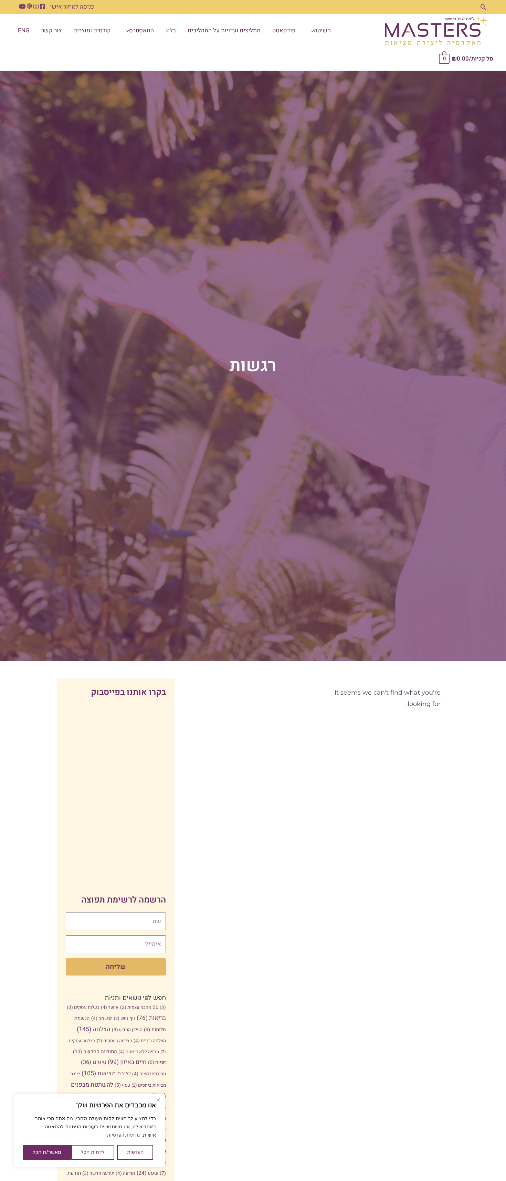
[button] (483, 7)
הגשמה (102, 1018)
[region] (89, 1130)
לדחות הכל (93, 1152)
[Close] (158, 1100)
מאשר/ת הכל (47, 1152)
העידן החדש (127, 1029)
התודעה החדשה (95, 1051)
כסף (122, 1085)
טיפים (93, 1062)
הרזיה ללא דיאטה (138, 1051)
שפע (147, 1173)
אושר (110, 1007)
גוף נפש (124, 1018)
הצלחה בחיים (150, 1040)
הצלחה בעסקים (114, 1040)
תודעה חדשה (98, 1173)
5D (159, 1007)
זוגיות (157, 1062)
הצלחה (93, 1029)
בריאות (151, 1018)
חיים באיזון (127, 1062)
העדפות (135, 1152)
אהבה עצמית (135, 1007)
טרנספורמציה (149, 1074)
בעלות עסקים (83, 1007)
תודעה (125, 1173)
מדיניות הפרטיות (123, 1135)
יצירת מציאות (106, 1073)
